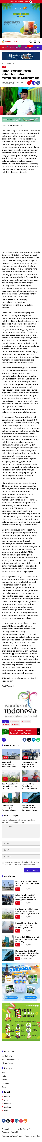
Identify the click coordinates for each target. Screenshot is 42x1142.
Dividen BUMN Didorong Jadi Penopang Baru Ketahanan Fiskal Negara (9, 808)
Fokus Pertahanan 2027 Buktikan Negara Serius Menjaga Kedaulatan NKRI (31, 764)
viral (6, 1111)
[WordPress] (17, 1121)
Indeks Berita (7, 1056)
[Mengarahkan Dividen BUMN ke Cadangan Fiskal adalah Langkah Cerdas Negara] (31, 797)
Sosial (4, 1087)
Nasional (27, 722)
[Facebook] (24, 740)
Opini (4, 67)
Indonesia (15, 722)
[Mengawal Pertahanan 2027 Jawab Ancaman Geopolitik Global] (11, 754)
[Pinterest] (12, 1121)
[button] (30, 41)
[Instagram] (21, 1121)
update (16, 725)
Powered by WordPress (12, 1136)
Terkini (4, 1080)
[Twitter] (29, 740)
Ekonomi (5, 1083)
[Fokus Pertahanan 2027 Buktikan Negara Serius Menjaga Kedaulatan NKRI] (31, 754)
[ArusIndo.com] (14, 41)
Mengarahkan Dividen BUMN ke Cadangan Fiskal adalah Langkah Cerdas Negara (29, 808)
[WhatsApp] (38, 740)
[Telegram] (34, 740)
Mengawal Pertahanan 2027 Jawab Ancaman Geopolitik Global (9, 764)
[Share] (38, 83)
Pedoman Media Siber (11, 1059)
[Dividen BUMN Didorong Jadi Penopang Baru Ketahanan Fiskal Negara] (11, 797)
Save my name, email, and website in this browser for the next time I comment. (22, 863)
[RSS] (25, 1121)
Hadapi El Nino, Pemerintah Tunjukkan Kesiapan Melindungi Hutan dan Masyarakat (30, 786)
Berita (4, 1072)
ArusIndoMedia (7, 82)
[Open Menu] (34, 41)
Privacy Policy (7, 1063)
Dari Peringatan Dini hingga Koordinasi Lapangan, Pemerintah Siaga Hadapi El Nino (10, 786)
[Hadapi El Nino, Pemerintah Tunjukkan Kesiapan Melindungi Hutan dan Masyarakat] (31, 776)
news (7, 725)
